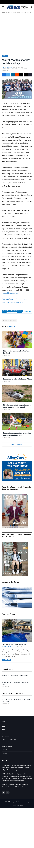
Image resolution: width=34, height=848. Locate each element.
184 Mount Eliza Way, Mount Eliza (15, 644)
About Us (4, 749)
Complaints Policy (18, 805)
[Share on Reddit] (17, 74)
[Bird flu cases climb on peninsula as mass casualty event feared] (17, 393)
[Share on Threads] (21, 74)
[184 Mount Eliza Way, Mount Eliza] (17, 630)
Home (3, 726)
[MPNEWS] (18, 7)
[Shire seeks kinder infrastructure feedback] (17, 339)
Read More (6, 660)
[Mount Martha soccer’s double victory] (17, 89)
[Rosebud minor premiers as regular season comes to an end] (17, 421)
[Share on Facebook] (4, 74)
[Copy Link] (30, 74)
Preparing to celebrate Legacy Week (17, 379)
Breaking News (8, 2)
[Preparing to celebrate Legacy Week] (17, 367)
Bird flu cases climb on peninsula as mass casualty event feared (17, 406)
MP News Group (7, 67)
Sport (5, 55)
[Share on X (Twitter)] (8, 74)
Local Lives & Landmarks (9, 739)
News (3, 729)
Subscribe (5, 753)
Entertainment (6, 736)
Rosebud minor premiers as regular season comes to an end (17, 434)
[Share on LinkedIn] (13, 74)
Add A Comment (16, 444)
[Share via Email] (26, 74)
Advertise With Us (7, 746)
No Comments (23, 68)
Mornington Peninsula (9, 320)
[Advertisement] (17, 33)
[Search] (31, 7)
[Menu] (3, 7)
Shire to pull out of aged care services (15, 675)
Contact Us (5, 743)
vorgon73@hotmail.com (11, 293)
